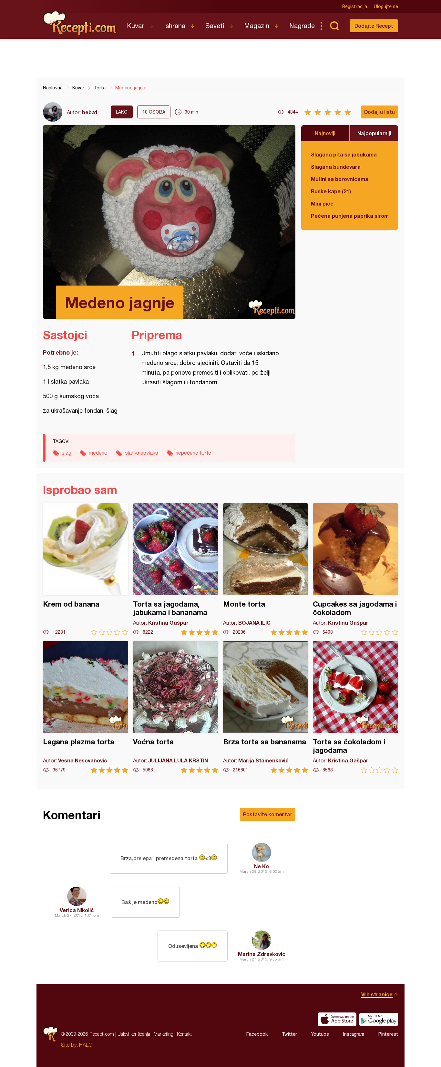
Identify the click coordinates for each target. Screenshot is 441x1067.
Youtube (320, 1034)
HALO (85, 1045)
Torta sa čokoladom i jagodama (355, 707)
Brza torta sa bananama (265, 707)
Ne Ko (261, 866)
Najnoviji (325, 133)
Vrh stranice (377, 994)
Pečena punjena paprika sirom (349, 216)
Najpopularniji (374, 133)
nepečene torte (193, 453)
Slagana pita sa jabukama (344, 154)
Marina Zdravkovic (261, 954)
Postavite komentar (267, 814)
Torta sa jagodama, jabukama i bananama (175, 569)
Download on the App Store (337, 1019)
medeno (98, 453)
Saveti (214, 25)
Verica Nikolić (77, 910)
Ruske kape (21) (331, 191)
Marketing (163, 1034)
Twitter (289, 1034)
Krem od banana (85, 569)
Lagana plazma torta (85, 707)
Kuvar (135, 25)
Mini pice (322, 203)
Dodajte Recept (373, 26)
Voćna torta (175, 707)
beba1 (90, 112)
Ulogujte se (386, 6)
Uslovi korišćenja (134, 1034)
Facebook (257, 1034)
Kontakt (184, 1034)
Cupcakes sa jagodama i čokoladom (355, 569)
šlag (66, 453)
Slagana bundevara (336, 167)
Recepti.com (80, 23)
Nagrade (302, 25)
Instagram (353, 1034)
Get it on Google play (378, 1019)
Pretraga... (334, 25)
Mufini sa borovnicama (339, 179)
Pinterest (388, 1034)
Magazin (256, 25)
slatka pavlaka (141, 453)
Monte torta (265, 569)
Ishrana (174, 25)
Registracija (354, 6)
